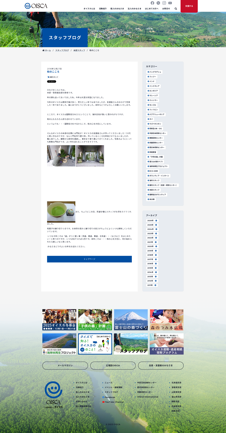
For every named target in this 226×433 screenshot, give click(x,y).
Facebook (110, 397)
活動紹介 (103, 9)
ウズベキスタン (155, 124)
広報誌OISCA (113, 365)
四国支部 (175, 411)
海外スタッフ (154, 180)
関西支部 (175, 401)
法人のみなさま (134, 9)
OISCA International (147, 397)
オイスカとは (89, 9)
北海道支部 (176, 383)
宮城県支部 (176, 387)
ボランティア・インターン (159, 176)
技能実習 (152, 152)
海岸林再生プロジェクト (158, 166)
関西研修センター (156, 138)
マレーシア (153, 95)
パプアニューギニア (156, 114)
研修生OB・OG (155, 129)
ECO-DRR (153, 171)
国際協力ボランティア (157, 195)
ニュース (108, 383)
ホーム (47, 50)
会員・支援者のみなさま (161, 365)
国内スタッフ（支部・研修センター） (163, 185)
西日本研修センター (156, 147)
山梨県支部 (176, 392)
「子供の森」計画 (156, 157)
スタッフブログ (65, 37)
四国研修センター (156, 143)
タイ (151, 119)
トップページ (89, 259)
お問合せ (166, 9)
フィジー (152, 77)
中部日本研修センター (157, 133)
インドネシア (154, 86)
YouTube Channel (114, 402)
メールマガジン (65, 365)
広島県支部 (176, 406)
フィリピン (153, 110)
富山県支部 (176, 397)
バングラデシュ (155, 72)
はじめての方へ (152, 9)
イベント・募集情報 (113, 387)
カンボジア (153, 91)
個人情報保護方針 (83, 406)
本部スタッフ (79, 50)
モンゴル (152, 105)
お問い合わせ (81, 401)
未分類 (151, 199)
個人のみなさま (117, 9)
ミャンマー (153, 100)
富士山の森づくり (156, 162)
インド (151, 81)
